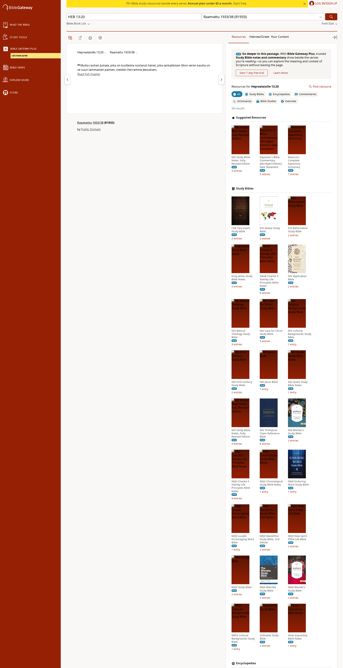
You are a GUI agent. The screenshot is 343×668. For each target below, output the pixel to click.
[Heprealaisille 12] (67, 80)
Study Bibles (244, 188)
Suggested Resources (251, 117)
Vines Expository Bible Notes (297, 637)
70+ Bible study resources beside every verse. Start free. (186, 3)
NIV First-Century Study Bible (242, 383)
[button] (322, 4)
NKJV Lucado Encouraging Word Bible (243, 539)
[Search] (331, 16)
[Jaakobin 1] (221, 80)
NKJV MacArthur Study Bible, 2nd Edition (269, 539)
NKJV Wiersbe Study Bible (268, 589)
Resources (239, 37)
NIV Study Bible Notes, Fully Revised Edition (241, 160)
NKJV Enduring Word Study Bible (298, 483)
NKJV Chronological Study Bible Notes (271, 483)
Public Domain (91, 129)
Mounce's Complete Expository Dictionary (294, 162)
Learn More (281, 73)
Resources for (255, 86)
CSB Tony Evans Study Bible (241, 230)
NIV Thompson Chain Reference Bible (270, 433)
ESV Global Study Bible (270, 230)
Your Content (280, 37)
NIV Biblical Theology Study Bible (241, 334)
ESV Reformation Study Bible (298, 230)
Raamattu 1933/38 (90, 123)
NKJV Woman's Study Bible (296, 589)
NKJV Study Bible (242, 587)
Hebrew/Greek (259, 37)
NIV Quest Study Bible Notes (298, 383)
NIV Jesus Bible (269, 382)
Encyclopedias (246, 663)
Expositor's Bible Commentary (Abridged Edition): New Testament (271, 162)
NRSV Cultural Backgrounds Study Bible (243, 638)
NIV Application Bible (297, 278)
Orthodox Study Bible (269, 637)
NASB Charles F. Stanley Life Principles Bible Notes (269, 281)
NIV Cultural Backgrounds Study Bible (299, 334)
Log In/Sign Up (326, 3)
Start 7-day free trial (252, 73)
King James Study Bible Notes (242, 278)
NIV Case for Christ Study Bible (271, 332)
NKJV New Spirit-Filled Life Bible (298, 537)
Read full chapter (88, 74)
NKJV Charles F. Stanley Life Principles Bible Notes (241, 486)
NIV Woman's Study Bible (296, 432)
